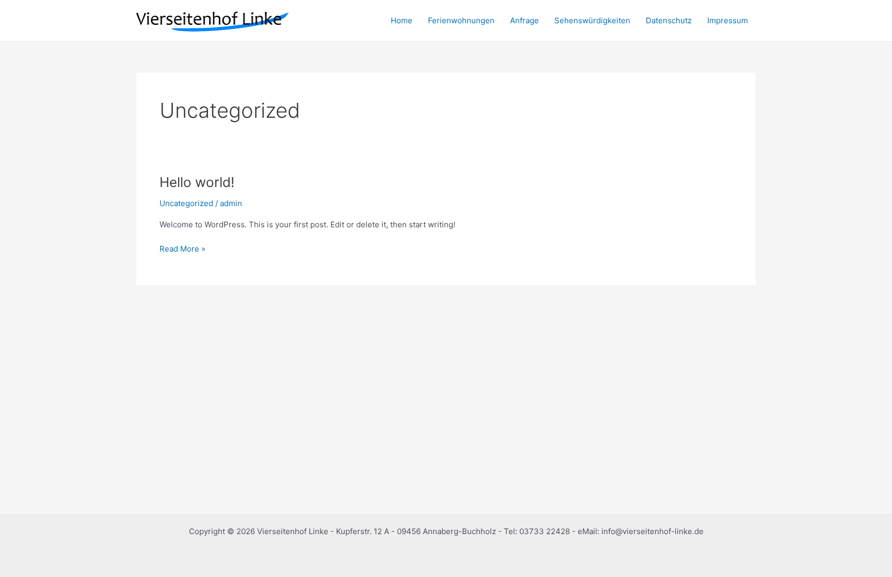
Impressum (727, 20)
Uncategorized (186, 203)
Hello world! (197, 182)
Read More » (182, 248)
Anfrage (524, 20)
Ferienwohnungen (461, 20)
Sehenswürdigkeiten (592, 20)
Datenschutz (669, 20)
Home (401, 20)
